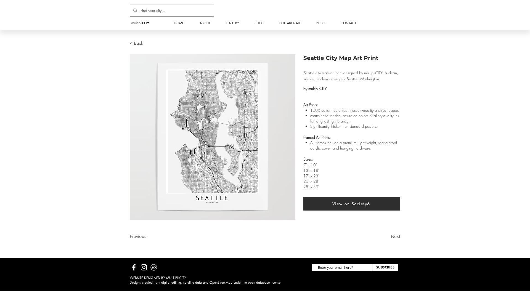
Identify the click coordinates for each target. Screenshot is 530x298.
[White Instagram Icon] (144, 267)
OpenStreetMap (221, 282)
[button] (259, 23)
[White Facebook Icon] (134, 267)
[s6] (154, 267)
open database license (264, 282)
